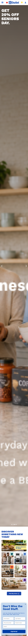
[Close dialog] (25, 604)
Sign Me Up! (14, 631)
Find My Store (14, 593)
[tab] (11, 524)
